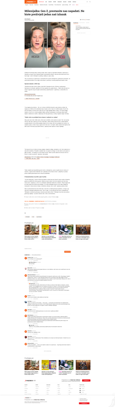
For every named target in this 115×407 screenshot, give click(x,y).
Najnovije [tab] (75, 22)
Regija (26, 390)
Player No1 (30, 330)
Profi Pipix (30, 301)
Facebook (83, 386)
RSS (69, 394)
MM (26, 315)
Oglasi (64, 1)
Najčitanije (36, 4)
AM (26, 275)
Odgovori (59, 394)
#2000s (38, 157)
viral (33, 216)
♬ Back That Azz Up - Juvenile (32, 98)
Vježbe (73, 4)
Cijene (69, 1)
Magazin (26, 4)
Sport (54, 1)
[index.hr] (31, 2)
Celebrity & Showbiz (43, 4)
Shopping (48, 386)
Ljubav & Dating (65, 4)
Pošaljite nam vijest (83, 394)
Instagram (83, 390)
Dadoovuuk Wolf (31, 343)
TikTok (82, 392)
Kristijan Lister (30, 257)
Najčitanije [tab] (82, 22)
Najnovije (31, 4)
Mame (48, 394)
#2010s (42, 157)
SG (25, 310)
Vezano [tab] (87, 22)
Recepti (59, 388)
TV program (71, 388)
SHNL (37, 392)
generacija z (38, 216)
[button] (26, 229)
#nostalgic (46, 157)
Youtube (82, 388)
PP (25, 296)
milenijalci (27, 216)
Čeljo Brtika (30, 336)
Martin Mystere (30, 315)
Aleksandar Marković (32, 274)
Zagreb (26, 392)
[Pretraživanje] (89, 2)
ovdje (53, 203)
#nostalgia (51, 157)
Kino (69, 390)
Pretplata (41, 1)
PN (25, 331)
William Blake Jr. (33, 262)
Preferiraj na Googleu (85, 19)
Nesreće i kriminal (28, 394)
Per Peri (29, 295)
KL (25, 258)
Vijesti (50, 1)
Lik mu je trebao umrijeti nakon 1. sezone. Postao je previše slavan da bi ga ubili (83, 28)
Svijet (26, 386)
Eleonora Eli (32, 283)
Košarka (37, 394)
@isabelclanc (28, 157)
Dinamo (37, 388)
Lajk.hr (59, 390)
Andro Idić (32, 325)
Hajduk (37, 390)
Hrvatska (26, 388)
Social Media (51, 4)
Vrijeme (70, 392)
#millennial (56, 157)
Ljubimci (48, 390)
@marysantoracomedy (30, 94)
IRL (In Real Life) (58, 4)
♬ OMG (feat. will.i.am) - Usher (32, 158)
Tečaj (69, 386)
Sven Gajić (30, 309)
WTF (70, 4)
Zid (46, 1)
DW (25, 344)
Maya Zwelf (30, 267)
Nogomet (37, 386)
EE (29, 283)
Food (47, 392)
